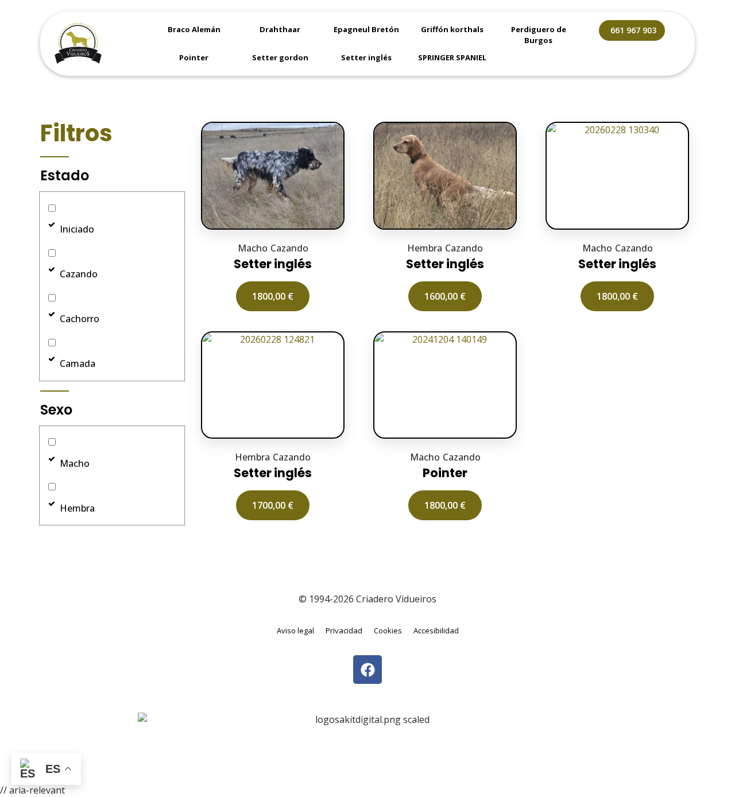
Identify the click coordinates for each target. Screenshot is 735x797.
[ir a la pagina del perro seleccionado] (272, 176)
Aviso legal (295, 630)
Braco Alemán (194, 29)
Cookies (388, 630)
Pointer (193, 57)
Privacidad (344, 630)
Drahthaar (280, 29)
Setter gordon (280, 57)
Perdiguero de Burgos (538, 35)
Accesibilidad (436, 630)
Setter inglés (366, 57)
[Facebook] (367, 669)
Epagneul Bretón (366, 29)
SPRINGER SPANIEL (452, 57)
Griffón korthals (452, 29)
